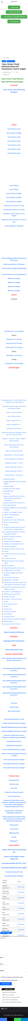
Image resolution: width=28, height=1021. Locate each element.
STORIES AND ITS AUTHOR (12, 570)
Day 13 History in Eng (14, 129)
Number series (14, 825)
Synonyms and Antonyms (14, 428)
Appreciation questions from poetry (14, 568)
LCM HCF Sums (14, 707)
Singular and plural (9, 596)
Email (2, 964)
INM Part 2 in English (14, 282)
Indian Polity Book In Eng (14, 650)
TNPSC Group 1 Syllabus (8, 995)
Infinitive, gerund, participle (12, 594)
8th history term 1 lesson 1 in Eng (14, 205)
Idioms (6, 601)
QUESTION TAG (8, 491)
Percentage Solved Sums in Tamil (14, 719)
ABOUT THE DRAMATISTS (11, 515)
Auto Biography (8, 517)
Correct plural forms (10, 558)
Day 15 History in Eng (14, 137)
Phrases (6, 606)
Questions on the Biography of (13, 591)
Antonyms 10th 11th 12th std (12, 624)
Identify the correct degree (12, 488)
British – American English (14, 412)
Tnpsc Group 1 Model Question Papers (11, 1002)
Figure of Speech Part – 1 (14, 424)
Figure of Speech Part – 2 (14, 420)
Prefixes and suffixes (10, 611)
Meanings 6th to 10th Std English (14, 455)
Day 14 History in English (14, 133)
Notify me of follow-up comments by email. (12, 977)
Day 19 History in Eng (14, 153)
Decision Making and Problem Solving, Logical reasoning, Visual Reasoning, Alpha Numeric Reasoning (14, 819)
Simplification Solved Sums (14, 745)
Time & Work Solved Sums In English (14, 767)
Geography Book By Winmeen (14, 641)
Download (21, 887)
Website (2, 970)
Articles (6, 551)
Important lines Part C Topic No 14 (14, 503)
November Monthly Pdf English (14, 876)
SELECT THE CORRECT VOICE (13, 512)
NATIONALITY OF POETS (11, 580)
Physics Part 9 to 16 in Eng (14, 343)
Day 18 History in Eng (14, 149)
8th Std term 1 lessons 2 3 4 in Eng (14, 209)
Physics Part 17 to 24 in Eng (14, 347)
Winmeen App (14, 7)
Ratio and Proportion (14, 711)
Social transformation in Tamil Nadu (14, 264)
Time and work (14, 829)
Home (4, 57)
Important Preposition (10, 546)
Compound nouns (9, 616)
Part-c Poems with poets (11, 577)
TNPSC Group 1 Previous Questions (11, 997)
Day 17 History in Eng (14, 145)
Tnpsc (7, 57)
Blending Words (8, 621)
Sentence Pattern (9, 486)
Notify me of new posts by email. (9, 980)
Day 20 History (14, 185)
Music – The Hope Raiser (11, 522)
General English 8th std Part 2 (14, 471)
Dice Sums (14, 703)
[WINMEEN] (14, 1)
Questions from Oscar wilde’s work (14, 520)
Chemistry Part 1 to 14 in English (14, 331)
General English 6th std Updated (14, 459)
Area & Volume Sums (14, 796)
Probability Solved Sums (14, 741)
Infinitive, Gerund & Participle (14, 451)
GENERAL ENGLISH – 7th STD (14, 463)
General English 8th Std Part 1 (14, 467)
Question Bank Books (14, 12)
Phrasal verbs (8, 609)
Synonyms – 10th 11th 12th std (13, 599)
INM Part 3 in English (14, 286)
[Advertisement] (14, 40)
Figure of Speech (9, 565)
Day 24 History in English (14, 197)
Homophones (8, 614)
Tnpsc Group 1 (10, 61)
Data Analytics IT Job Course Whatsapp (14, 16)
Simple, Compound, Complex (12, 536)
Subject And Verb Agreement (12, 541)
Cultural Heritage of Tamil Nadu (14, 226)
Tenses (6, 525)
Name (2, 957)
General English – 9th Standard (14, 475)
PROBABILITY (14, 841)
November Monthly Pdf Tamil (14, 872)
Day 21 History (14, 189)
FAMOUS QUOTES (9, 479)
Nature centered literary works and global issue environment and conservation (14, 498)
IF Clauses (7, 493)
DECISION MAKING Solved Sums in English (14, 727)
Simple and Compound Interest (14, 792)
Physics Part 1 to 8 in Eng (14, 339)
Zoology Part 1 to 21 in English (14, 363)
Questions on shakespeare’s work (14, 544)
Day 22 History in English (14, 193)
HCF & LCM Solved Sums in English (14, 759)
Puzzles (14, 837)
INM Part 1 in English (14, 278)
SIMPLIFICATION (14, 833)
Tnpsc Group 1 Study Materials (10, 999)
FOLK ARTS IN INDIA (10, 505)
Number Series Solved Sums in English (14, 723)
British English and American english (14, 619)
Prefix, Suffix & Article (14, 416)
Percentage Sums (14, 780)
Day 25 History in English (14, 201)
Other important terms (10, 604)
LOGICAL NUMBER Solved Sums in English (14, 731)
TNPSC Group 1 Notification (9, 992)
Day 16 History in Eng (14, 141)
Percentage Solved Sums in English (14, 763)
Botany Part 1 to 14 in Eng (14, 355)
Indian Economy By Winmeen (14, 632)
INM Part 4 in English (14, 290)
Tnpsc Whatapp (15, 21)
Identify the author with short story (14, 549)
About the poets (9, 539)
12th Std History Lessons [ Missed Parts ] (14, 274)
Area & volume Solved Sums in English (14, 749)
